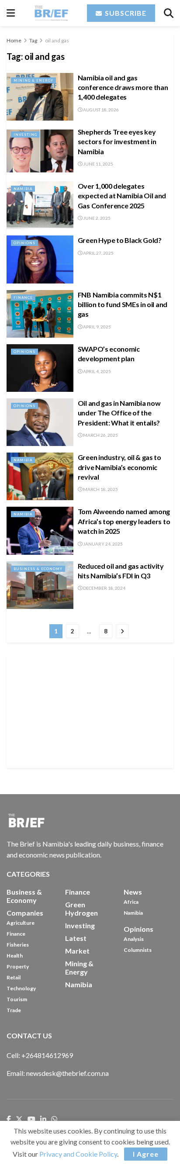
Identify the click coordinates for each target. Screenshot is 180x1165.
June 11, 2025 (97, 163)
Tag (33, 40)
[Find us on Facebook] (9, 1119)
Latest (76, 938)
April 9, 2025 (96, 326)
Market (77, 951)
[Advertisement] (90, 710)
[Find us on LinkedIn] (43, 1119)
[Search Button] (168, 13)
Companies (25, 913)
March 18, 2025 (100, 489)
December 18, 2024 (103, 588)
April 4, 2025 (96, 371)
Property (18, 966)
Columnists (138, 950)
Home (14, 40)
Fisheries (18, 944)
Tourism (17, 999)
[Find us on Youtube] (31, 1119)
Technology (21, 988)
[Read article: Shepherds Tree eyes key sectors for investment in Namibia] (40, 151)
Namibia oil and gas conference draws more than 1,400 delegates (123, 87)
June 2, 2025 (96, 218)
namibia (78, 984)
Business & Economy (38, 569)
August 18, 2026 (100, 109)
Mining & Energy (33, 80)
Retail (14, 977)
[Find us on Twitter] (19, 1119)
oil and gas (57, 40)
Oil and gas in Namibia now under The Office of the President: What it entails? (119, 413)
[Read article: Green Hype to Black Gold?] (40, 259)
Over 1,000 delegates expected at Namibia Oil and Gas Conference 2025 (122, 196)
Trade (14, 1010)
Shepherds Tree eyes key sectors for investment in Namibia (117, 142)
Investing (25, 134)
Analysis (134, 939)
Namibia (23, 189)
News (133, 892)
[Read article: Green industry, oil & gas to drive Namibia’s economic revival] (40, 476)
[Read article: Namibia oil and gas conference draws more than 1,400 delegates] (40, 97)
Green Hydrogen (81, 908)
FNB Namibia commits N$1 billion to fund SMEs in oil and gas (122, 304)
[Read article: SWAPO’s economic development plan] (40, 368)
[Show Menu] (11, 13)
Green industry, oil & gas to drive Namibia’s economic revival (119, 467)
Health (15, 955)
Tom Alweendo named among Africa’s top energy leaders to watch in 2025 (124, 521)
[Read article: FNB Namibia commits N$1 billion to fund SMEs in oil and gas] (40, 314)
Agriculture (21, 923)
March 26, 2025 (100, 435)
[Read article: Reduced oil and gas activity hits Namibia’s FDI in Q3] (40, 585)
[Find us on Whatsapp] (54, 1119)
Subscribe (124, 13)
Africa (131, 902)
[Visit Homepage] (51, 13)
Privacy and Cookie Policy (78, 1154)
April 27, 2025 (98, 253)
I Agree (146, 1154)
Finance (23, 297)
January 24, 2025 (102, 543)
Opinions (24, 243)
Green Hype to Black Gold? (120, 240)
